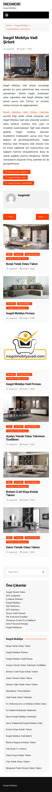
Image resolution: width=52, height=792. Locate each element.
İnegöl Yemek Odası (15, 592)
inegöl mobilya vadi (17, 177)
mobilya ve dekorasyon (17, 258)
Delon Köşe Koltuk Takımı (18, 755)
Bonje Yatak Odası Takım (22, 264)
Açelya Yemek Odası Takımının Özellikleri (26, 665)
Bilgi (9, 254)
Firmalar (18, 254)
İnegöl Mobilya (32, 254)
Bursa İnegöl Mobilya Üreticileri (21, 716)
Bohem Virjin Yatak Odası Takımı (22, 684)
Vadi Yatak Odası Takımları (19, 697)
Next (41, 216)
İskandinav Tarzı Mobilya (18, 690)
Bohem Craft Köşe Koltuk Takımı (22, 671)
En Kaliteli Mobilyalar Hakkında (21, 710)
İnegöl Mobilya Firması (20, 313)
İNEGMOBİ (12, 4)
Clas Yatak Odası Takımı (18, 761)
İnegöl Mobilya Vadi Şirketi (20, 183)
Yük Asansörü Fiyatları (17, 616)
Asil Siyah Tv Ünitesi (16, 748)
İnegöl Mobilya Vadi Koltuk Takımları (26, 112)
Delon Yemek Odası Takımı (23, 547)
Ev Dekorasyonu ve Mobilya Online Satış (26, 703)
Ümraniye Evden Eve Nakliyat (21, 620)
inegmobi (10, 49)
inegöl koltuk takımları (18, 172)
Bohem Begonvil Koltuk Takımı (21, 742)
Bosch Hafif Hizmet (16, 613)
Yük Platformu (13, 606)
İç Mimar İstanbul (14, 599)
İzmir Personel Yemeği (17, 623)
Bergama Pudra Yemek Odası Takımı (24, 768)
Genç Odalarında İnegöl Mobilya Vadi (24, 723)
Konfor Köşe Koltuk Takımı (19, 729)
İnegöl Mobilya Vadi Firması (23, 384)
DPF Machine (12, 609)
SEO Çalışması (13, 595)
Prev (11, 216)
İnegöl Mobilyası (14, 627)
